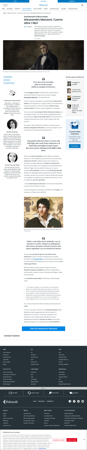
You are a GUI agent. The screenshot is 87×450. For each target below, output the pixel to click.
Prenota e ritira (27, 413)
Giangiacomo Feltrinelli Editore (72, 416)
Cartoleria (33, 372)
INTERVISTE (17, 9)
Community (50, 401)
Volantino (5, 423)
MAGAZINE (43, 1)
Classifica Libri (7, 357)
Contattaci (74, 146)
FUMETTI (46, 9)
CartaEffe (46, 420)
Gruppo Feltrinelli (68, 413)
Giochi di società (7, 379)
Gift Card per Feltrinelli (29, 416)
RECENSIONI (10, 9)
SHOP (15, 1)
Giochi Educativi (7, 377)
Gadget (61, 381)
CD (31, 352)
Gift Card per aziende (29, 418)
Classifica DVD (62, 357)
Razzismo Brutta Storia (70, 425)
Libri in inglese (6, 362)
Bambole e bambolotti (9, 381)
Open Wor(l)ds (34, 381)
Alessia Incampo (12, 132)
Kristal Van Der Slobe (12, 165)
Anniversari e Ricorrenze (12, 101)
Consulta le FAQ (48, 416)
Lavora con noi (7, 425)
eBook (4, 364)
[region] (43, 440)
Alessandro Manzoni (9, 83)
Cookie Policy (42, 448)
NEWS (3, 9)
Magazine (41, 401)
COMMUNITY (72, 1)
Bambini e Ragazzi (63, 364)
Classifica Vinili (35, 364)
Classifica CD (34, 357)
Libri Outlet (5, 359)
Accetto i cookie (72, 440)
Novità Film (61, 355)
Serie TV (61, 362)
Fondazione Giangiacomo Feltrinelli (73, 418)
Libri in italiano (6, 352)
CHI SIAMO (63, 9)
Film (60, 352)
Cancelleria (34, 379)
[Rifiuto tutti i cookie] (84, 439)
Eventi (4, 416)
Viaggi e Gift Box (63, 377)
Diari (32, 374)
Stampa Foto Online (29, 423)
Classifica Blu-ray (63, 359)
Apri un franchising (8, 418)
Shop (35, 401)
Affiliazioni (5, 420)
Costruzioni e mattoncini (9, 374)
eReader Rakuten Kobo (64, 384)
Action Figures (6, 384)
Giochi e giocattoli (8, 372)
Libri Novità (6, 355)
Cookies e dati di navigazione (51, 425)
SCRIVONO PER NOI (73, 9)
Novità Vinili (34, 362)
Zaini (32, 377)
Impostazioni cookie (58, 440)
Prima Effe (66, 423)
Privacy (46, 423)
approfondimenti (8, 77)
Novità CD (33, 355)
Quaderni (33, 384)
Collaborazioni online (29, 420)
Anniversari (7, 80)
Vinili (32, 359)
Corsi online (62, 374)
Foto (60, 379)
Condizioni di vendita (49, 418)
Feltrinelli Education (69, 420)
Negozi (5, 413)
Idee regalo (62, 372)
